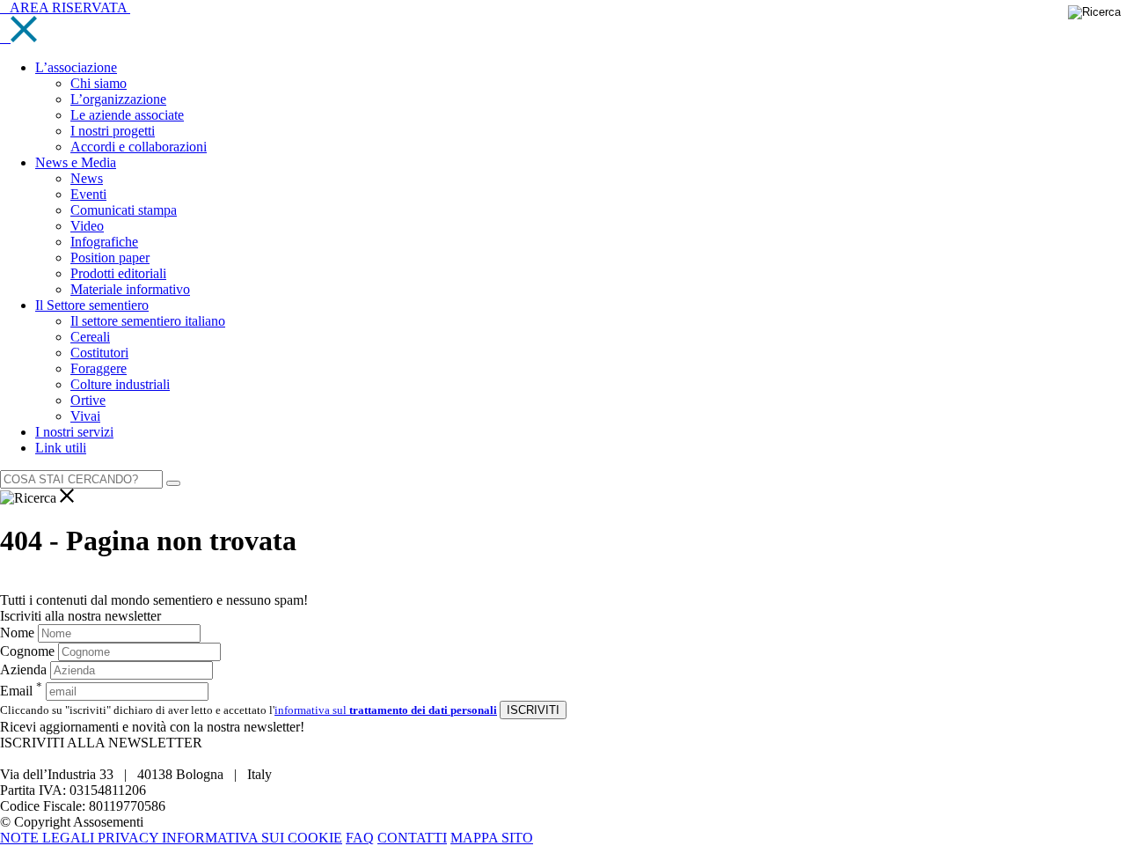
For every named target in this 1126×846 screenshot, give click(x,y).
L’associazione (76, 67)
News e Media (75, 162)
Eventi (88, 194)
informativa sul (385, 710)
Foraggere (98, 368)
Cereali (90, 336)
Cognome (27, 651)
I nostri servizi (74, 431)
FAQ (360, 837)
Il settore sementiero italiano (147, 320)
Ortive (88, 400)
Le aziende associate (127, 114)
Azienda (23, 669)
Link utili (60, 447)
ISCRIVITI (533, 710)
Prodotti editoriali (118, 273)
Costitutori (99, 352)
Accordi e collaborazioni (138, 146)
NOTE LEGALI (49, 837)
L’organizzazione (118, 99)
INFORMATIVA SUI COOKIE (252, 837)
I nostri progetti (112, 130)
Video (87, 225)
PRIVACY (130, 837)
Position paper (110, 257)
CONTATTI (412, 837)
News (86, 178)
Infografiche (104, 241)
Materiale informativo (130, 289)
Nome (17, 632)
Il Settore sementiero (92, 305)
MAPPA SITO (491, 837)
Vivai (85, 415)
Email (21, 690)
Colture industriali (120, 384)
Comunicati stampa (123, 209)
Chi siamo (98, 83)
